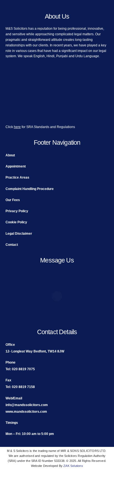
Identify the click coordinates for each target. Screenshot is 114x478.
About (10, 155)
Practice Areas (17, 177)
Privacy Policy (17, 211)
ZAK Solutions (73, 465)
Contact (12, 244)
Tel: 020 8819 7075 (20, 369)
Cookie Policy (16, 222)
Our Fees (13, 200)
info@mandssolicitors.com (27, 405)
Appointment (16, 166)
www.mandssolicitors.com (26, 411)
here (17, 127)
